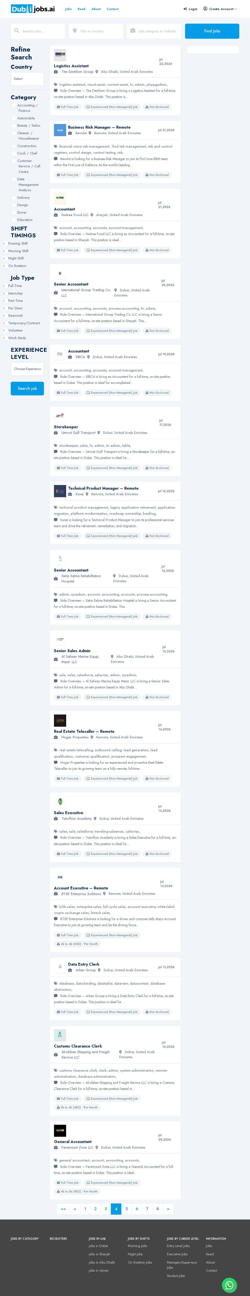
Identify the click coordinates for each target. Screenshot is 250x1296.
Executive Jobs (177, 1254)
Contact (112, 9)
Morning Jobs (137, 1245)
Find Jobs (212, 31)
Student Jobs (176, 1275)
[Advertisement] (213, 131)
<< (63, 1209)
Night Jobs (135, 1254)
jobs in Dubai (98, 1245)
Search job (27, 388)
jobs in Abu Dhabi (102, 1262)
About (96, 9)
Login (193, 9)
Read (82, 9)
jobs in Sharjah (99, 1254)
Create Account (221, 9)
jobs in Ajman (99, 1270)
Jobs (68, 9)
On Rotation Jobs (140, 1262)
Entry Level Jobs (178, 1245)
